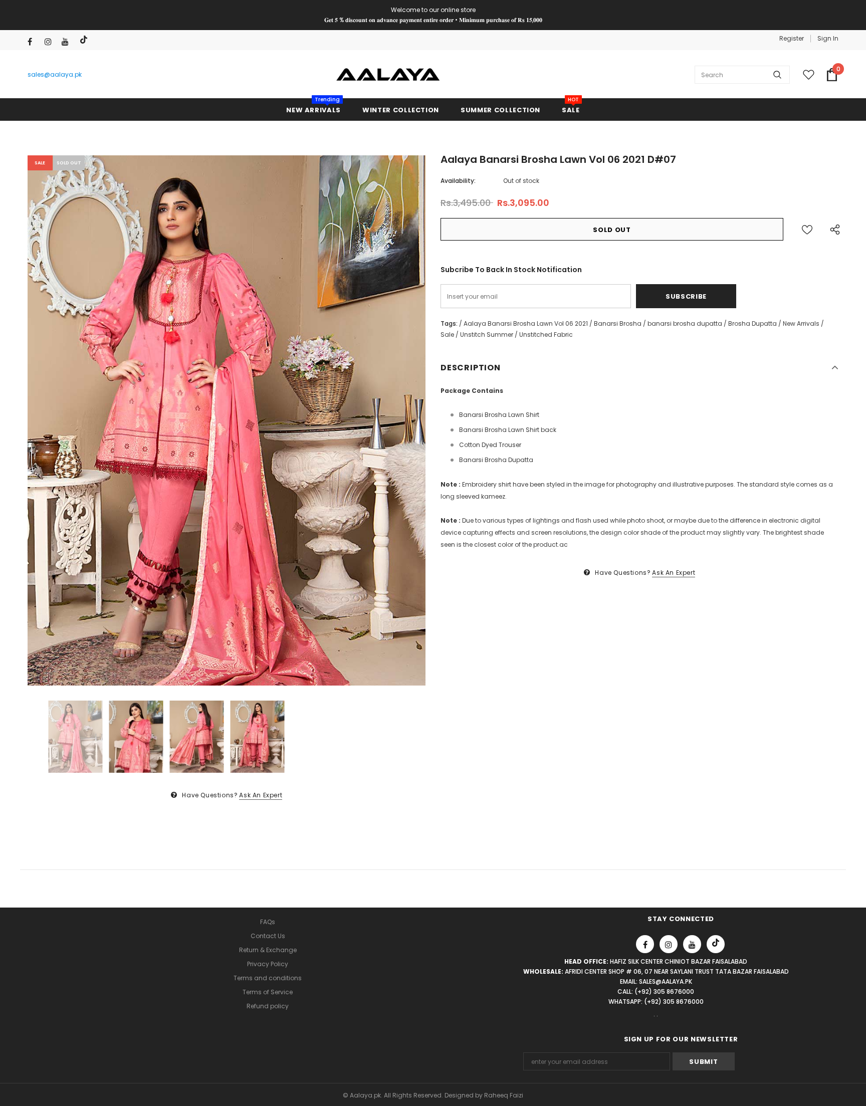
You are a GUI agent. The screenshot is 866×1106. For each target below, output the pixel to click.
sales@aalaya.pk (55, 74)
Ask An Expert (260, 795)
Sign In (827, 38)
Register (791, 38)
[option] (226, 420)
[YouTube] (68, 42)
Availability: (458, 180)
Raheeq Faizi (503, 1095)
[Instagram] (51, 42)
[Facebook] (34, 42)
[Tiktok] (85, 40)
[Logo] (388, 74)
